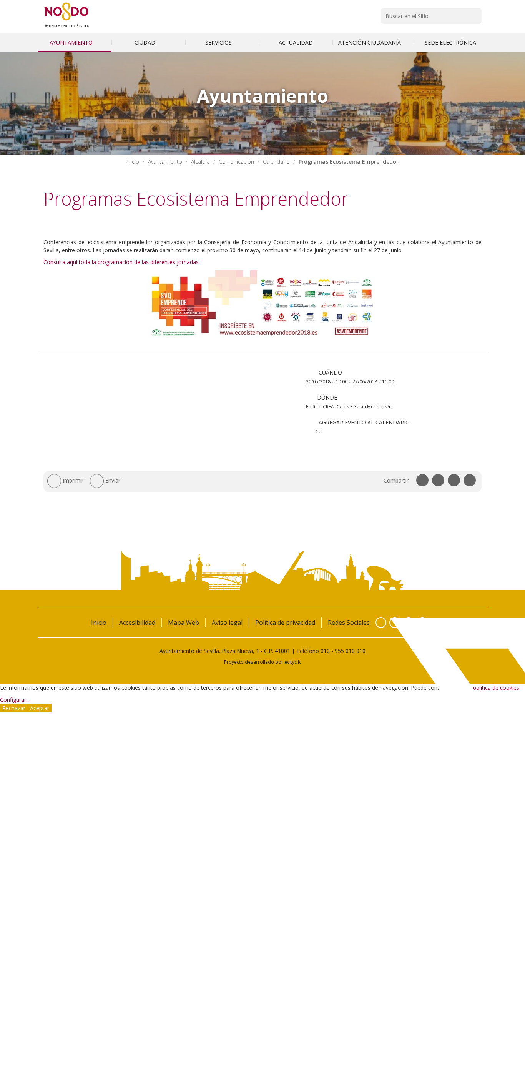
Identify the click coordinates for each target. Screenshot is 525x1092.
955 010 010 (350, 650)
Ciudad (146, 42)
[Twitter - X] (394, 622)
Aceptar (39, 708)
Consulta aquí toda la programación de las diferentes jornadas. (122, 262)
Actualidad (296, 42)
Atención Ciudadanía (370, 42)
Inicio (132, 161)
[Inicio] (66, 27)
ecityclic (292, 662)
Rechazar (13, 708)
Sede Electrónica (450, 42)
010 (325, 650)
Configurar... (15, 699)
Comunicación (236, 161)
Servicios (219, 42)
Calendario (276, 161)
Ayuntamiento (72, 42)
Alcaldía (200, 161)
